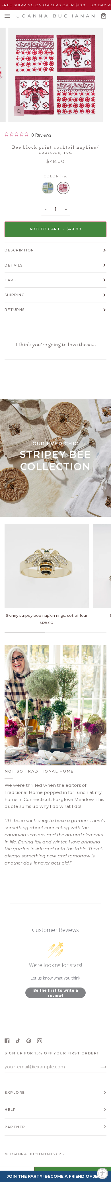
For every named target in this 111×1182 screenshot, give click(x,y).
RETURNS (15, 310)
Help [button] (10, 1109)
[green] (49, 189)
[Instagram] (39, 1040)
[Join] (98, 1067)
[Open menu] (13, 16)
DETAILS (14, 265)
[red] (63, 189)
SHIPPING (15, 295)
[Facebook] (7, 1040)
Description (19, 250)
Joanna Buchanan (30, 1154)
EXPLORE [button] (15, 1092)
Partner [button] (15, 1127)
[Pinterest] (28, 1040)
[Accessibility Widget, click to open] (102, 1173)
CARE (10, 280)
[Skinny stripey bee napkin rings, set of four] (47, 566)
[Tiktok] (17, 1040)
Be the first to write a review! (55, 993)
